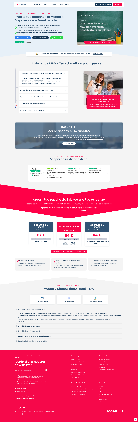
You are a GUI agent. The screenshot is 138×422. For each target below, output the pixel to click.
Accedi (101, 386)
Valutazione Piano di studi (78, 372)
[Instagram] (20, 407)
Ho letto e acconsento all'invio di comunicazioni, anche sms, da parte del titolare (30, 377)
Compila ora (98, 54)
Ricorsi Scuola (75, 377)
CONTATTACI (58, 37)
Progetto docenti (103, 364)
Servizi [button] (36, 4)
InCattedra (74, 369)
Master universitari (76, 386)
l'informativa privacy (26, 376)
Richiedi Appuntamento (105, 394)
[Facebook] (16, 407)
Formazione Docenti (104, 359)
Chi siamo (46, 4)
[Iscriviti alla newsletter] (46, 370)
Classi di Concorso (104, 362)
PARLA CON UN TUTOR (40, 37)
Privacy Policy (27, 414)
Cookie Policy (18, 414)
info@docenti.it (21, 388)
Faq (100, 402)
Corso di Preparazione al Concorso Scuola (83, 389)
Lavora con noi (103, 399)
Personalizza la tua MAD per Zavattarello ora (69, 251)
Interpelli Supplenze (76, 364)
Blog (61, 4)
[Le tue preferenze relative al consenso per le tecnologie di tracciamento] (135, 419)
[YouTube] (24, 407)
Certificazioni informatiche (78, 391)
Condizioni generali (38, 414)
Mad (72, 367)
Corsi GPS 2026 (75, 359)
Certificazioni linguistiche (78, 394)
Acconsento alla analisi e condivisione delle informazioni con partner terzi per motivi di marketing (32, 382)
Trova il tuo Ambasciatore (24, 398)
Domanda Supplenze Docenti (79, 362)
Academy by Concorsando (106, 369)
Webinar (54, 4)
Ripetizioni (102, 367)
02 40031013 (21, 391)
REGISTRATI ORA (69, 143)
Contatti (67, 4)
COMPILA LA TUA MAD (22, 37)
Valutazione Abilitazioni (77, 375)
